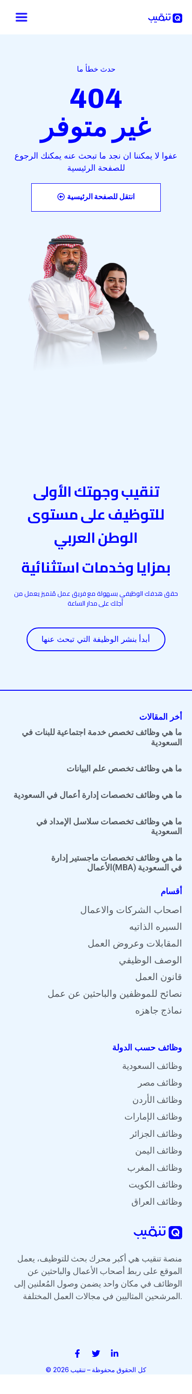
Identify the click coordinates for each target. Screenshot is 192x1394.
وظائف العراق (156, 1201)
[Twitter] (96, 1353)
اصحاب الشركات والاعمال (131, 909)
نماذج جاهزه (158, 1010)
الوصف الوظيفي (150, 960)
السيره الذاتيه (155, 926)
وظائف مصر (160, 1082)
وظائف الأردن (157, 1099)
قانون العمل (158, 976)
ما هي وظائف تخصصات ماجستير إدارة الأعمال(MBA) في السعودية (116, 863)
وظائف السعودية (152, 1066)
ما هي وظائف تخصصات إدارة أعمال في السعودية (98, 795)
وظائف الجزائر (156, 1133)
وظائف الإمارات (153, 1116)
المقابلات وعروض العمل (135, 943)
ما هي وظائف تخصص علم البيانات (124, 768)
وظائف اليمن (158, 1150)
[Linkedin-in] (114, 1353)
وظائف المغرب (154, 1167)
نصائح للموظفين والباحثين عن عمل (115, 993)
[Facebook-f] (77, 1353)
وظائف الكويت (155, 1184)
